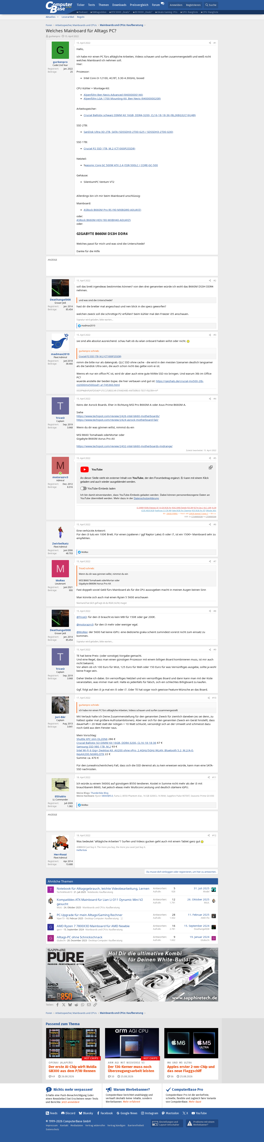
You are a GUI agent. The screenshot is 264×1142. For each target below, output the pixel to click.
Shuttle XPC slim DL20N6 (92, 739)
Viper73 (60, 918)
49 (53, 1076)
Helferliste (82, 850)
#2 (215, 280)
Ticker (81, 5)
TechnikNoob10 (64, 892)
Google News (129, 1113)
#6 (215, 524)
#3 (215, 334)
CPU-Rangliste (210, 12)
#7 (215, 561)
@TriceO (82, 617)
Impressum (52, 1125)
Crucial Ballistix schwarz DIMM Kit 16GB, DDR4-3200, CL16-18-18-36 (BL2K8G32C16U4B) (140, 115)
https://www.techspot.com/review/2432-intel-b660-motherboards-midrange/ (125, 446)
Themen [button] (103, 5)
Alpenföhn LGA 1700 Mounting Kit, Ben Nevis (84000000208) (122, 98)
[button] (57, 17)
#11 (214, 777)
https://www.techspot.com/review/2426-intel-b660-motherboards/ (118, 416)
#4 (215, 398)
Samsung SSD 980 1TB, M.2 (94, 746)
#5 (215, 458)
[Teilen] (210, 43)
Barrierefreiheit (136, 1125)
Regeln (80, 17)
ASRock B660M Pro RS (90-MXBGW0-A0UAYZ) (112, 209)
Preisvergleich (139, 5)
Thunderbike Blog (99, 792)
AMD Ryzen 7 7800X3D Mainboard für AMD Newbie (93, 926)
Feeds (53, 1113)
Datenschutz (52, 1129)
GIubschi (61, 940)
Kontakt (64, 1125)
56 (171, 1076)
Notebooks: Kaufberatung (100, 892)
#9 (215, 649)
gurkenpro (54, 36)
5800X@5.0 (107, 795)
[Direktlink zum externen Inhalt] (210, 467)
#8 (215, 611)
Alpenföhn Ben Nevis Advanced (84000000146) (113, 94)
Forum (156, 5)
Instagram (151, 1113)
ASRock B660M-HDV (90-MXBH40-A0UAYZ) (104, 220)
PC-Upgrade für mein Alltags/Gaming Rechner (89, 915)
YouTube (201, 1113)
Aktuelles (50, 17)
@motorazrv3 (85, 624)
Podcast (82, 12)
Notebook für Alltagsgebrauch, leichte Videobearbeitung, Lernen (103, 888)
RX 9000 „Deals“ (143, 12)
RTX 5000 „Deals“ (120, 12)
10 (112, 1076)
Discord (70, 1113)
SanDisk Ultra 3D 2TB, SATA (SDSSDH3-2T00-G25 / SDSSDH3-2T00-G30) (128, 132)
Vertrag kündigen (116, 1125)
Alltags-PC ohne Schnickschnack (79, 937)
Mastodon (172, 1113)
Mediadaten (77, 1125)
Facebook (107, 1113)
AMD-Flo (205, 917)
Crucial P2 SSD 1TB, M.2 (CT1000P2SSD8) (109, 148)
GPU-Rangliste (190, 12)
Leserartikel (68, 17)
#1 (215, 42)
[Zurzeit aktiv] (60, 473)
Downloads (119, 5)
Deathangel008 (201, 929)
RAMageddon (99, 12)
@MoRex (82, 632)
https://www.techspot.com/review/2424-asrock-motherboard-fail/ (117, 420)
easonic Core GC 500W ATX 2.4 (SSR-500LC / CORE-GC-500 (121, 165)
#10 (214, 697)
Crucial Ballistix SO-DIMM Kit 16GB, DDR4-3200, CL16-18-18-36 (116, 742)
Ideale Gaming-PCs (167, 12)
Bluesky (88, 1113)
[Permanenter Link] (129, 234)
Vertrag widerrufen (95, 1125)
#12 (214, 835)
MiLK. (59, 907)
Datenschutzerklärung (146, 498)
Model (206, 891)
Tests (91, 5)
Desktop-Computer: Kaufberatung (102, 918)
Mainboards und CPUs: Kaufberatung (101, 907)
